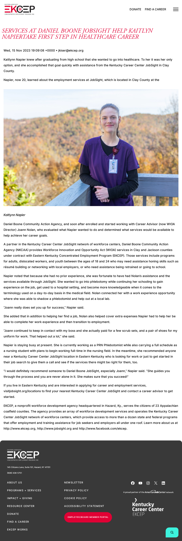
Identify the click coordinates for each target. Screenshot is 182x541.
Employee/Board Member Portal (88, 517)
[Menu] (175, 9)
